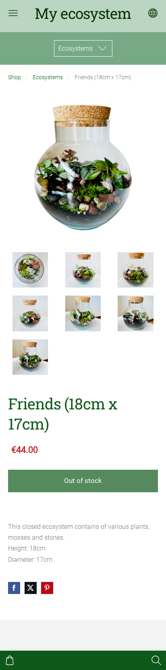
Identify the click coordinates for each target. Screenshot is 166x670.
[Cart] (9, 660)
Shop (14, 77)
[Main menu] (13, 13)
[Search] (156, 660)
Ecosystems (48, 77)
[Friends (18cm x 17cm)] (30, 270)
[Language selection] (153, 13)
